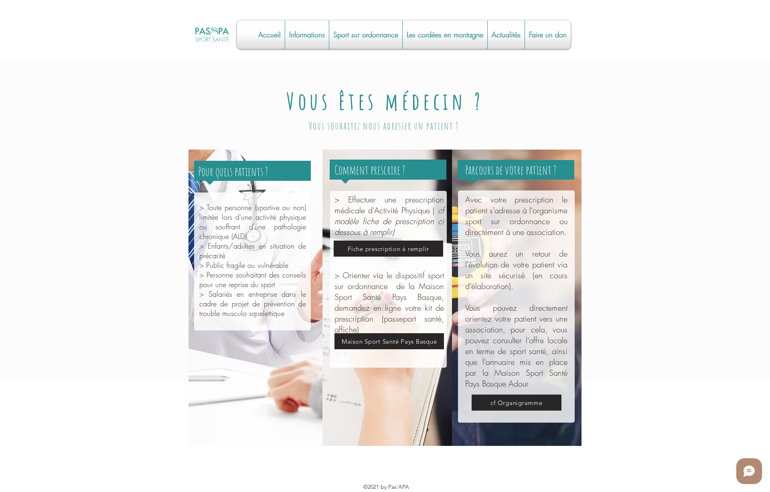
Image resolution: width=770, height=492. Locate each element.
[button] (307, 34)
